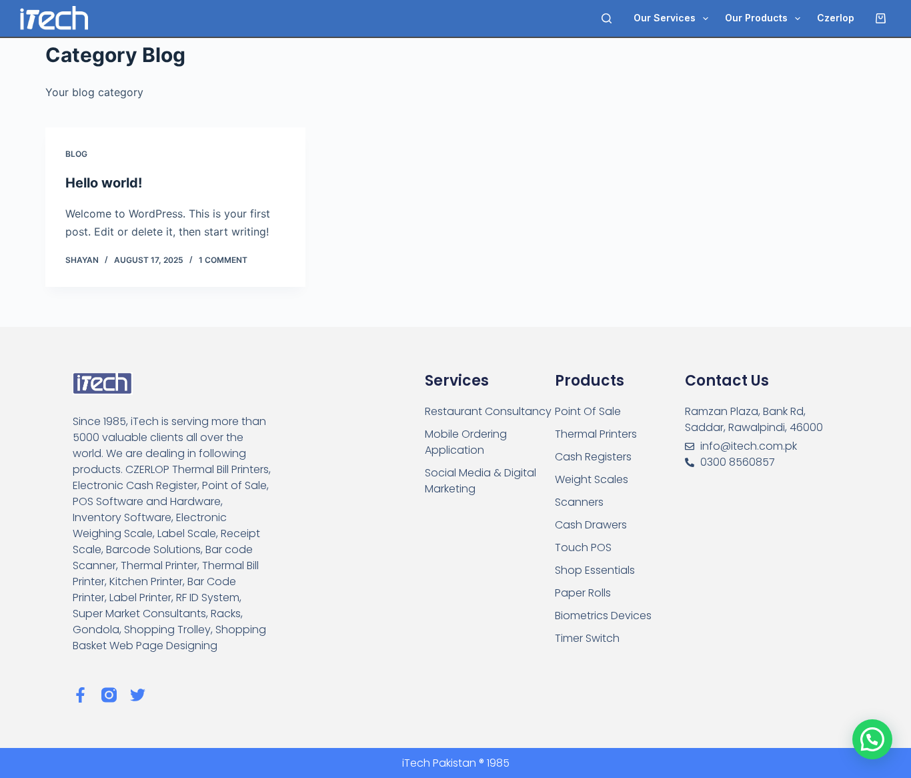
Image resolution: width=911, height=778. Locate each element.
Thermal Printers (596, 434)
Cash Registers (593, 456)
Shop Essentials (595, 570)
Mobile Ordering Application (466, 442)
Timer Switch (587, 638)
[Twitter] (137, 695)
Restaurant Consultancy (488, 411)
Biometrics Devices (603, 615)
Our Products (756, 17)
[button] (872, 739)
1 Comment (223, 260)
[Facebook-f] (80, 695)
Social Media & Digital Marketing (480, 480)
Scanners (579, 502)
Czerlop (835, 17)
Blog (76, 154)
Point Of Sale (588, 411)
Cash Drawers (591, 524)
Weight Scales (591, 479)
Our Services (665, 17)
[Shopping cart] (883, 18)
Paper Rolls (583, 593)
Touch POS (583, 547)
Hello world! (103, 183)
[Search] (607, 18)
